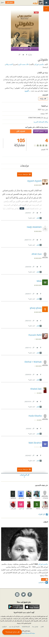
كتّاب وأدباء (43, 99)
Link (33, 212)
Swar (30, 498)
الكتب (42, 626)
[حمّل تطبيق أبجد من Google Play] (15, 606)
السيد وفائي (9, 64)
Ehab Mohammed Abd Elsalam (37, 498)
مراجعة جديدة (23, 174)
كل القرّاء (42, 514)
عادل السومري (13, 508)
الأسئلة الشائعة (26, 626)
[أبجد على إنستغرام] (17, 594)
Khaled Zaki (29, 508)
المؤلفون (4, 626)
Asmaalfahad (13, 498)
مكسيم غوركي (39, 64)
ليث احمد (21, 508)
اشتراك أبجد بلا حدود (14, 626)
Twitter (23, 54)
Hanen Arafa (45, 508)
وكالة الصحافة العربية (41, 122)
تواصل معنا (35, 626)
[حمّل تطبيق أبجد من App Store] (32, 606)
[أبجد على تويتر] (23, 594)
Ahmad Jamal (21, 498)
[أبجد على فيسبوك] (29, 594)
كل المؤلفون (41, 582)
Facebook (26, 54)
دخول (2, 2)
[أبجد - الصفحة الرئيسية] (35, 3)
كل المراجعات (24, 475)
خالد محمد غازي (23, 64)
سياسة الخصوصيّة (30, 633)
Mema (38, 508)
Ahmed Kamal (45, 498)
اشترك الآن (20, 131)
